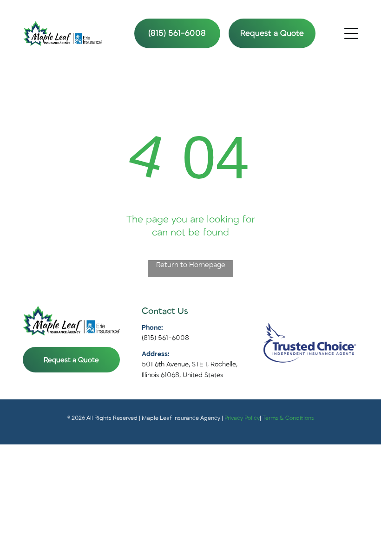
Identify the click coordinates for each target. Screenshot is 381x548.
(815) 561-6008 (165, 338)
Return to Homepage (190, 265)
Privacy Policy (242, 418)
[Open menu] (351, 33)
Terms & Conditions (288, 418)
